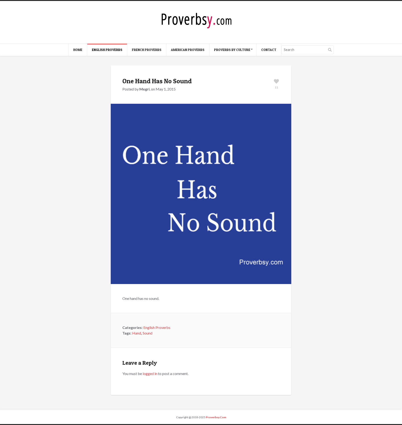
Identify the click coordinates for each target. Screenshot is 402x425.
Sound (147, 333)
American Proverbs (187, 50)
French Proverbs (146, 50)
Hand (136, 333)
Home (77, 50)
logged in (150, 373)
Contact (268, 50)
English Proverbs (107, 50)
